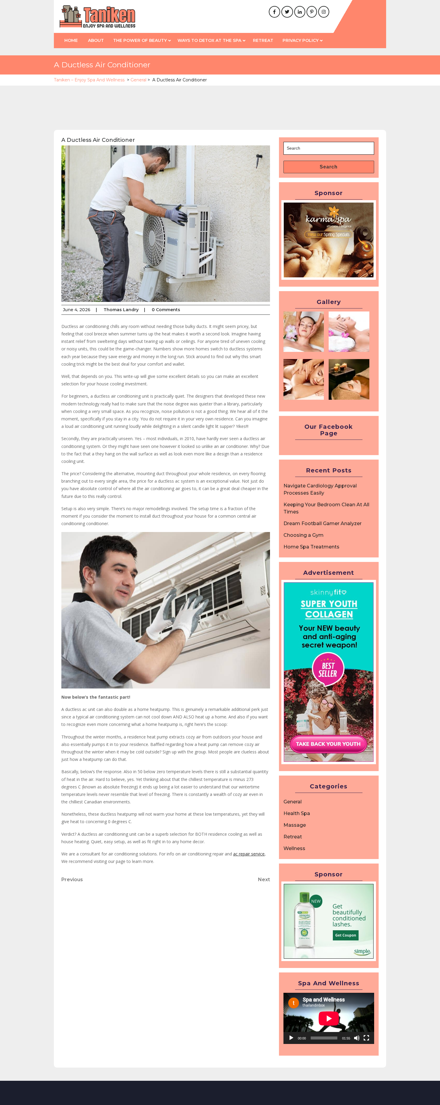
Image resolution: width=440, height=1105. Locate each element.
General (138, 80)
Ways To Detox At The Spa (209, 40)
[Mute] (357, 1038)
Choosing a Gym (303, 535)
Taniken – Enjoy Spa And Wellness (89, 80)
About (96, 40)
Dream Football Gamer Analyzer (322, 523)
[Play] (291, 1038)
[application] (328, 1018)
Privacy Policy (300, 40)
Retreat (263, 40)
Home (71, 40)
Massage (294, 825)
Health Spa (296, 813)
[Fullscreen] (366, 1038)
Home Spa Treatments (311, 547)
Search (329, 166)
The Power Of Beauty (140, 40)
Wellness (294, 848)
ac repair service (249, 854)
